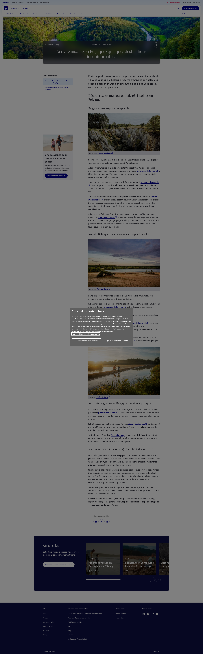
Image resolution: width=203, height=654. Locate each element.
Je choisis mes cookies (119, 341)
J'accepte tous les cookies (88, 341)
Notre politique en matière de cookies (86, 334)
